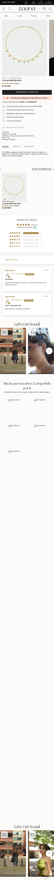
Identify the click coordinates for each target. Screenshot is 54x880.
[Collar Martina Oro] (14, 187)
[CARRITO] (50, 8)
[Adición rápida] (5, 199)
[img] (10, 270)
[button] (7, 83)
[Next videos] (49, 351)
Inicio (4, 78)
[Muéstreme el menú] (3, 8)
